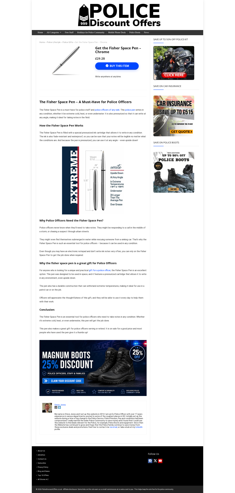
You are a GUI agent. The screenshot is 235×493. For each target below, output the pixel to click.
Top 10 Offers (43, 475)
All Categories (53, 32)
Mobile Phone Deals (117, 32)
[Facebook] (150, 461)
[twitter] (155, 461)
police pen (130, 110)
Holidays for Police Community (90, 32)
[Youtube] (160, 461)
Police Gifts (68, 42)
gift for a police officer (100, 270)
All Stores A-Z (43, 479)
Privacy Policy (43, 467)
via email (113, 427)
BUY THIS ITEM (119, 66)
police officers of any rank (107, 110)
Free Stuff (69, 32)
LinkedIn (139, 427)
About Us (41, 451)
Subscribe (42, 463)
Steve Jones (60, 405)
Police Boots (134, 32)
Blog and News (44, 471)
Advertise (41, 455)
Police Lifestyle (54, 42)
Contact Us (42, 459)
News (146, 32)
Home (40, 32)
